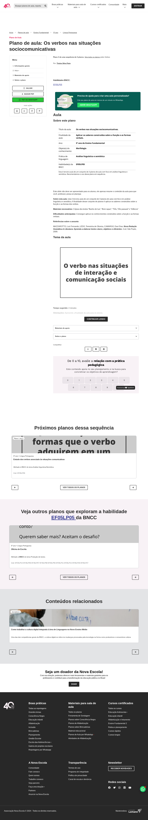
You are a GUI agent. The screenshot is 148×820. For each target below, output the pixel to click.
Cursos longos (114, 735)
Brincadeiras (34, 731)
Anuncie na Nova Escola (39, 794)
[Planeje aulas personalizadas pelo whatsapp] (143, 789)
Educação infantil (36, 720)
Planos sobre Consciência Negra (82, 720)
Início (11, 32)
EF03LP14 (19, 563)
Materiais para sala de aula (77, 5)
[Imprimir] (17, 111)
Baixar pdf (29, 94)
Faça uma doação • (37, 787)
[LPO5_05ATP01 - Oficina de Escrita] (74, 534)
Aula (16, 70)
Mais (124, 4)
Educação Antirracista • (117, 712)
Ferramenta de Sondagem (79, 716)
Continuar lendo (96, 319)
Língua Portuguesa (70, 32)
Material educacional (76, 731)
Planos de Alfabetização (78, 723)
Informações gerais (22, 66)
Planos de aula (23, 32)
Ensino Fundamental (41, 32)
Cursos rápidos (114, 731)
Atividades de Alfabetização (79, 738)
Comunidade (114, 5)
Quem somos (34, 775)
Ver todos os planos (74, 487)
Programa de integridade (78, 772)
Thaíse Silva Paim (64, 63)
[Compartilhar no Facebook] (32, 111)
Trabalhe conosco (36, 779)
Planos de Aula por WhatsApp (81, 735)
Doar (74, 684)
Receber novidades (121, 768)
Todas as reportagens (37, 708)
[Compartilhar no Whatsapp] (24, 111)
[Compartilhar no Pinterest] (39, 111)
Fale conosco (34, 772)
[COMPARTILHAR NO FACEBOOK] (96, 349)
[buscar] (45, 6)
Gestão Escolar (35, 738)
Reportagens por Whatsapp (40, 750)
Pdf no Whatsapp (29, 100)
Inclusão (32, 727)
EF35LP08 (44, 563)
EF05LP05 (57, 85)
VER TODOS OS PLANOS (74, 577)
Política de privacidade (77, 775)
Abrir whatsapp (88, 105)
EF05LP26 (76, 563)
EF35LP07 (35, 563)
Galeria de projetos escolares (41, 746)
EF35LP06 (27, 563)
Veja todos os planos (92, 57)
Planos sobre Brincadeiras (79, 727)
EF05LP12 (68, 563)
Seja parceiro (34, 783)
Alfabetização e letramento (119, 720)
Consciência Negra (36, 716)
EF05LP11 (60, 563)
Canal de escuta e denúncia (79, 779)
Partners (32, 791)
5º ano (55, 32)
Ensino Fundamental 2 (117, 723)
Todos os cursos (115, 708)
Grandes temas (35, 712)
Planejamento (34, 735)
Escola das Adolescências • (40, 742)
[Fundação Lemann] (135, 811)
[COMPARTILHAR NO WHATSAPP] (88, 349)
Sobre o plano (20, 80)
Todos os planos (75, 712)
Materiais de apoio (22, 75)
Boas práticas (57, 4)
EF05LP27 (84, 563)
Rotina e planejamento (117, 727)
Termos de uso (74, 768)
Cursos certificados (98, 4)
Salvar (29, 88)
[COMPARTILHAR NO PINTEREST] (103, 349)
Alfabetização (34, 723)
